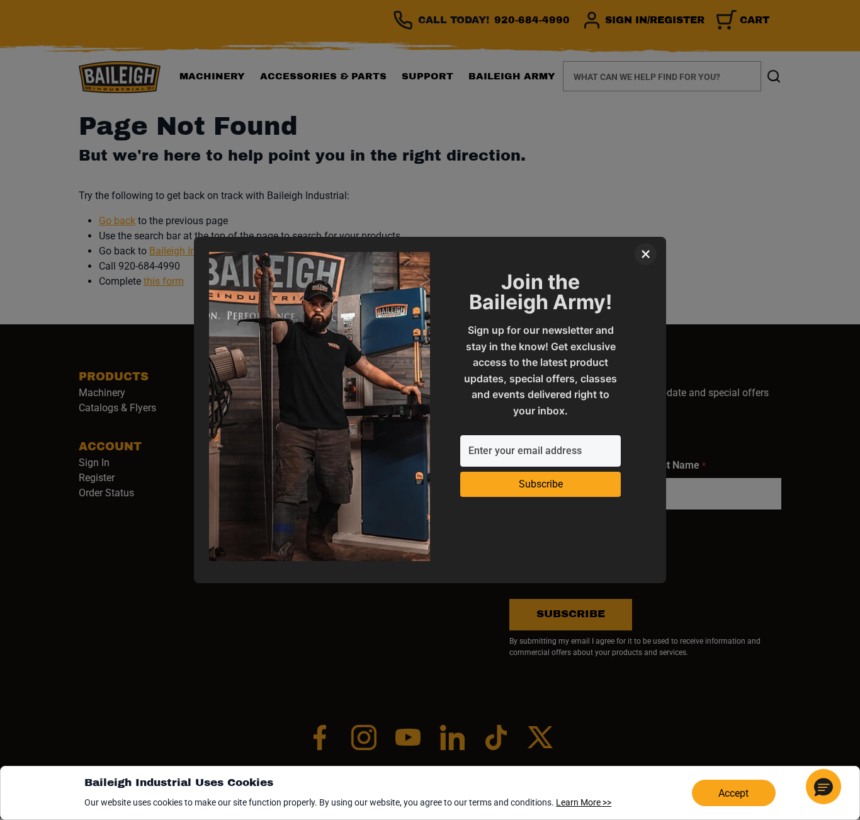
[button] (823, 786)
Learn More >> (583, 802)
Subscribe (541, 484)
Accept (733, 793)
